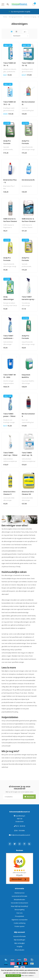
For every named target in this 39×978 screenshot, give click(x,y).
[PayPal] (16, 967)
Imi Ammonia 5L (28, 180)
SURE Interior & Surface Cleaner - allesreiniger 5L (29, 221)
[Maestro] (19, 963)
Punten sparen (19, 926)
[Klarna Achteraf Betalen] (12, 963)
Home (5, 17)
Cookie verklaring (19, 923)
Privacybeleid (19, 916)
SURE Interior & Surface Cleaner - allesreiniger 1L (10, 221)
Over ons (19, 913)
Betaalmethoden (19, 900)
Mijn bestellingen (19, 940)
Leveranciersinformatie (19, 896)
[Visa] (22, 967)
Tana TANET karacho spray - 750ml (28, 299)
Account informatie (19, 936)
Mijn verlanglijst (19, 943)
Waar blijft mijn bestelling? (19, 906)
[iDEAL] (25, 959)
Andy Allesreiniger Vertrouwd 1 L (8, 299)
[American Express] (6, 959)
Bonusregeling (19, 910)
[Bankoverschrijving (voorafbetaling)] (12, 959)
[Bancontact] (32, 963)
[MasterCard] (25, 963)
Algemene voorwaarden (20, 920)
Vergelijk (19, 946)
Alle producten (19, 950)
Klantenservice (19, 893)
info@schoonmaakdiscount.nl (20, 835)
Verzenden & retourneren (19, 903)
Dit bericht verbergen (13, 975)
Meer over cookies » (27, 975)
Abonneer (30, 797)
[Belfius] (19, 959)
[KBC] (6, 963)
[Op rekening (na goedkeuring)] (32, 959)
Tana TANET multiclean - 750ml (8, 338)
